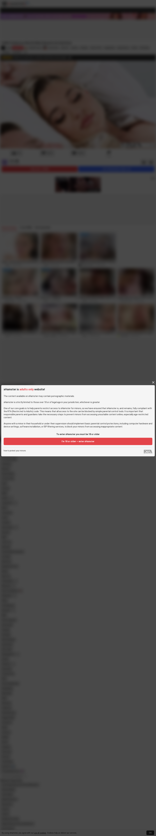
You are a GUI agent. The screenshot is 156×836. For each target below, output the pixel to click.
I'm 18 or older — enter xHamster (78, 441)
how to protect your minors (15, 451)
